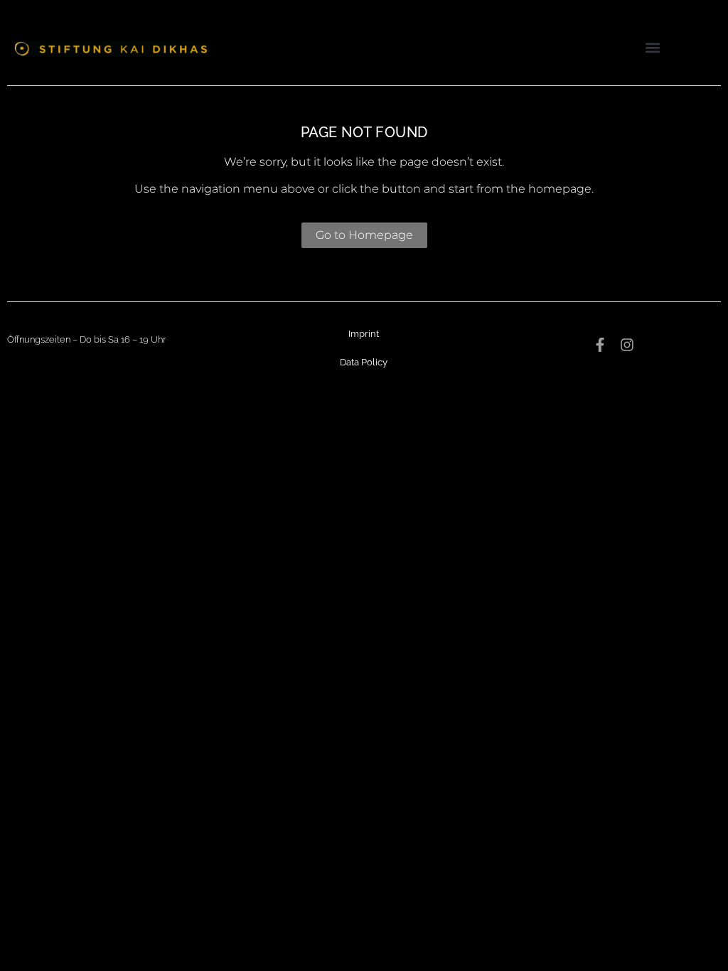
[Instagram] (627, 345)
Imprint (363, 333)
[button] (652, 47)
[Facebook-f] (600, 345)
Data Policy (363, 362)
